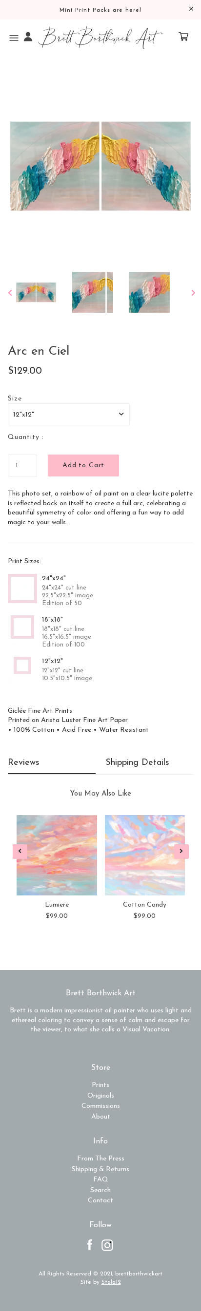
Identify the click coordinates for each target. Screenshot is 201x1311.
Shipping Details (137, 763)
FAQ (100, 1179)
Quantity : (26, 437)
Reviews (24, 763)
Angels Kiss (144, 905)
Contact (100, 1200)
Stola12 (111, 1282)
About (100, 1117)
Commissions (100, 1106)
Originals (100, 1096)
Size (15, 398)
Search (100, 1190)
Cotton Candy (56, 905)
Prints (100, 1085)
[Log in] (28, 38)
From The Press (100, 1158)
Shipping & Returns (100, 1169)
